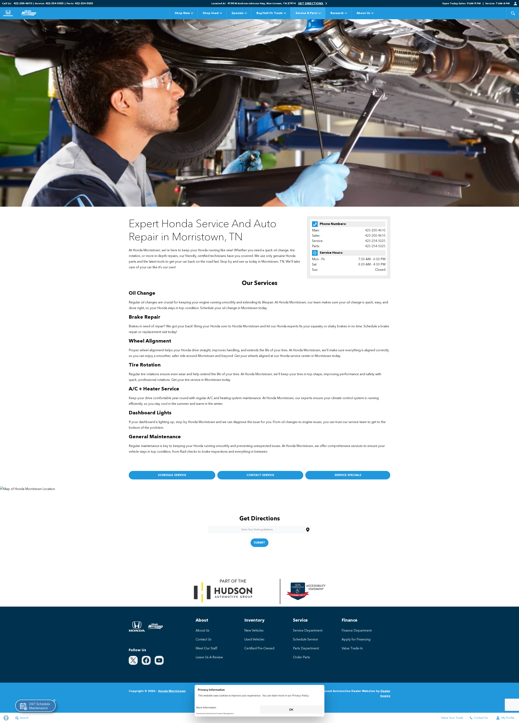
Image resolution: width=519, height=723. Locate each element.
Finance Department (357, 630)
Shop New (182, 13)
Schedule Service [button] (172, 475)
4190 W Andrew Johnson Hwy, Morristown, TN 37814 (261, 3)
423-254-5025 (375, 241)
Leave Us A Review (209, 657)
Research (337, 14)
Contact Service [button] (260, 475)
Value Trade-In (352, 648)
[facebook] (146, 660)
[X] (133, 660)
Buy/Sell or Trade (269, 13)
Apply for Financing (356, 639)
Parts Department (306, 648)
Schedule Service (305, 639)
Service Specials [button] (348, 475)
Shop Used (211, 13)
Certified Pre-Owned (259, 648)
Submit (259, 542)
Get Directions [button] (311, 3)
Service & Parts (306, 13)
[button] (513, 13)
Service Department (307, 630)
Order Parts (301, 657)
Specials (237, 13)
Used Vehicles (254, 639)
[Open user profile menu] (515, 4)
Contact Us (203, 639)
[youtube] (159, 660)
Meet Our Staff (206, 648)
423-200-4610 (375, 230)
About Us (363, 13)
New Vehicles (254, 630)
